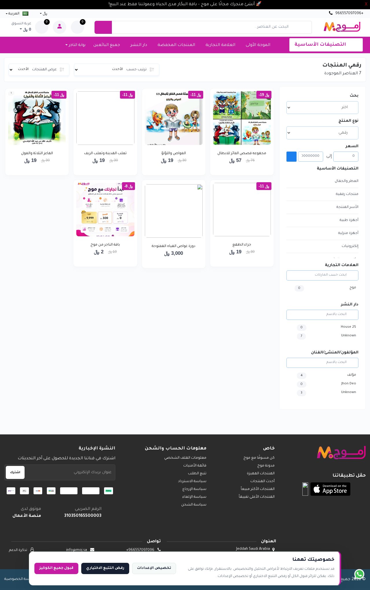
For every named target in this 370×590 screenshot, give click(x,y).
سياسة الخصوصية (20, 579)
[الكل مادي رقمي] (322, 132)
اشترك (15, 472)
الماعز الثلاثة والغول (37, 154)
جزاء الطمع (241, 245)
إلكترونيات (350, 246)
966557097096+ (348, 14)
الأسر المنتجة (347, 207)
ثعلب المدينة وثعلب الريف (105, 154)
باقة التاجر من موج (105, 245)
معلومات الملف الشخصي (185, 458)
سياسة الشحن (193, 505)
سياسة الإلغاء (194, 497)
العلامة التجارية (220, 45)
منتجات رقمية (347, 194)
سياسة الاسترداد (192, 482)
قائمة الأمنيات (194, 466)
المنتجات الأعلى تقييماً (257, 497)
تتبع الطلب (197, 474)
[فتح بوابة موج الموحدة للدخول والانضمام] (59, 27)
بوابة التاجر (77, 45)
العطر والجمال (346, 181)
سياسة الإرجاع (194, 489)
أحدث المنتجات (262, 482)
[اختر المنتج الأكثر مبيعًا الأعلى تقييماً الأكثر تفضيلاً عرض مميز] (322, 107)
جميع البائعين (106, 45)
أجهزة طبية (349, 220)
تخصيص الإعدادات (154, 568)
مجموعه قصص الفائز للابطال (241, 154)
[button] (330, 489)
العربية (14, 14)
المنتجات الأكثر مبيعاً (258, 489)
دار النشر (138, 45)
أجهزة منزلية (348, 233)
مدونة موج (266, 466)
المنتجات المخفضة (176, 45)
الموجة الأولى (258, 45)
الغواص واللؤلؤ (173, 154)
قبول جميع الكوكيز (56, 568)
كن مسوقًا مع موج (259, 458)
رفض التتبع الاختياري (105, 568)
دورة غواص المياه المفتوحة (173, 246)
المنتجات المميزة (261, 474)
